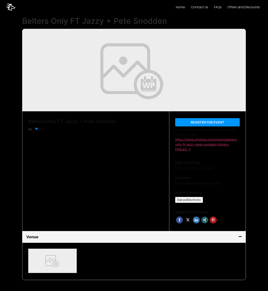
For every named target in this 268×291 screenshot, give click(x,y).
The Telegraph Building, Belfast (198, 183)
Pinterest (213, 220)
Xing (204, 220)
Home (180, 7)
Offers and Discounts (243, 7)
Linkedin (196, 220)
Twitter (187, 220)
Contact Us (199, 7)
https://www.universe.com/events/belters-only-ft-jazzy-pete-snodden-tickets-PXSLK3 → (206, 144)
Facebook (179, 220)
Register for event (207, 122)
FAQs (218, 7)
